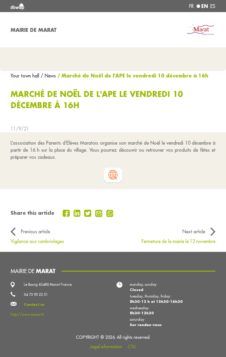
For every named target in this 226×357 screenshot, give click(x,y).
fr (191, 6)
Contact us (34, 304)
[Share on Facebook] (67, 213)
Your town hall (26, 76)
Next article (193, 231)
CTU (132, 346)
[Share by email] (99, 213)
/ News (48, 76)
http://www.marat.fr (27, 314)
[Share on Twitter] (88, 213)
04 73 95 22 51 (36, 294)
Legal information (106, 346)
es (212, 6)
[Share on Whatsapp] (110, 213)
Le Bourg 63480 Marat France (48, 284)
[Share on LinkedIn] (77, 213)
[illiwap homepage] (51, 6)
